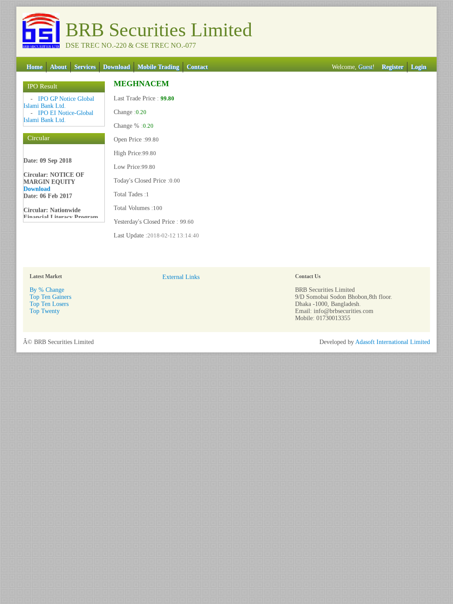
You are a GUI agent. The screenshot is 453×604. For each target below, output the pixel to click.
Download (116, 67)
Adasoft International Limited (392, 342)
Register (392, 67)
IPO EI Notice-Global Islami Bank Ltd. (58, 116)
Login (418, 67)
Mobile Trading (158, 67)
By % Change (47, 290)
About (58, 67)
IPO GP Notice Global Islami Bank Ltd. (58, 102)
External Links (181, 277)
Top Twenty (45, 311)
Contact (197, 67)
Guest (365, 67)
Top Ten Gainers (50, 297)
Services (85, 67)
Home (34, 67)
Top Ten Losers (49, 304)
